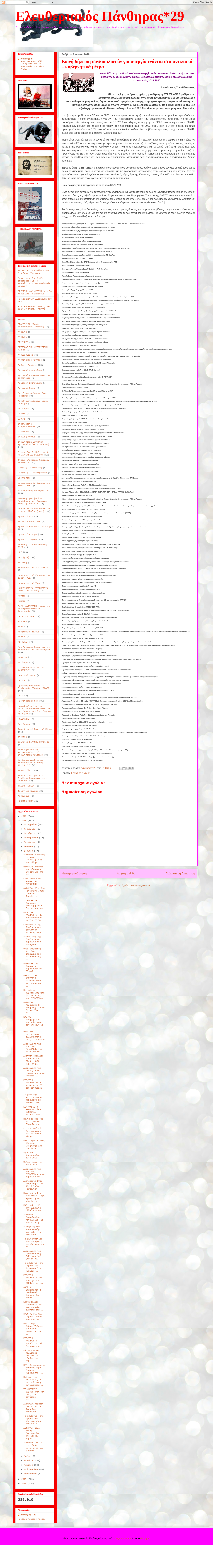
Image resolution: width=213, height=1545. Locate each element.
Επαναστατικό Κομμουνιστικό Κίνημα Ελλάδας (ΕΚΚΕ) (34, 510)
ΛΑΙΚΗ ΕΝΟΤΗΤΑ (26, 616)
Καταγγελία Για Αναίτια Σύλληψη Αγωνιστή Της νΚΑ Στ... (33, 1197)
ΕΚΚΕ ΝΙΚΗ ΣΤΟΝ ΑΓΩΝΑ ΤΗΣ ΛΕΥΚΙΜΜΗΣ (32, 881)
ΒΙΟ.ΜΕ (21, 419)
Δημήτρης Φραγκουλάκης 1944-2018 (32, 1155)
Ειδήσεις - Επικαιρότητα (32, 473)
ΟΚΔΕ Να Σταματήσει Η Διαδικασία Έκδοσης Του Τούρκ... (32, 1292)
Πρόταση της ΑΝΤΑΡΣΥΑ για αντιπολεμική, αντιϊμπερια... (33, 1381)
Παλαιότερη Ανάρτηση (180, 873)
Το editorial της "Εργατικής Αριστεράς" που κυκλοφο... (33, 1267)
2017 (24, 1479)
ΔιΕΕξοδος (23, 431)
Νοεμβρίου (30, 829)
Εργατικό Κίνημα (80, 773)
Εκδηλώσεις (24, 478)
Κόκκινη (22, 562)
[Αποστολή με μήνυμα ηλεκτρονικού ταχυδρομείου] (121, 768)
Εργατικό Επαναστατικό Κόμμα (35, 526)
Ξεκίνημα (23, 662)
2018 (24, 820)
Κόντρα (21, 596)
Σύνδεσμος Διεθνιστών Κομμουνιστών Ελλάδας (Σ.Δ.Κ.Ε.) (30, 763)
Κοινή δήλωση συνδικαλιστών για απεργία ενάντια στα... (33, 1306)
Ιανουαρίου (31, 1473)
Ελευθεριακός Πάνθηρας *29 (33, 490)
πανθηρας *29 (28, 1515)
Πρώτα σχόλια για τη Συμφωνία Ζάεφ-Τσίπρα (33, 1121)
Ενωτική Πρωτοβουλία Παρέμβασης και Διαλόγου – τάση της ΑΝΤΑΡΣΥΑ (33, 501)
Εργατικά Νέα (25, 516)
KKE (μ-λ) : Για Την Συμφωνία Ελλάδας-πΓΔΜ (32, 1208)
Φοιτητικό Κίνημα (28, 791)
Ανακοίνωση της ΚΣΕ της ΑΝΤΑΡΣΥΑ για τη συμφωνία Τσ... (33, 1173)
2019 (24, 816)
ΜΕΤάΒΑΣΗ (23, 642)
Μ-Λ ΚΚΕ (22, 621)
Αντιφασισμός (25, 355)
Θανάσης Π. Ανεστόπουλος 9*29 (31, 60)
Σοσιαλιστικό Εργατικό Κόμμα (35, 729)
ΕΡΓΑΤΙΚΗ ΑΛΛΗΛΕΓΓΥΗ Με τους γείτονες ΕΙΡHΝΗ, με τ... (33, 1279)
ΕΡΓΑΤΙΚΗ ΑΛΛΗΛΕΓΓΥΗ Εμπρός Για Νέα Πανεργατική (33, 1342)
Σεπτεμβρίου (31, 837)
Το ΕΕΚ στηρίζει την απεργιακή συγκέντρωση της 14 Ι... (33, 1243)
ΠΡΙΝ (20, 696)
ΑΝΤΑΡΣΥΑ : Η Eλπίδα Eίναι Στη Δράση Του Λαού (33, 271)
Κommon (21, 601)
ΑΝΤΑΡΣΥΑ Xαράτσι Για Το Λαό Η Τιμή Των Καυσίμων (33, 1408)
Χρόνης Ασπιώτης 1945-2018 (32, 1163)
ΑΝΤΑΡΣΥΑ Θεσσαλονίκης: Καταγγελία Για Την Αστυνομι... (33, 1219)
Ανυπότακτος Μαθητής (30, 360)
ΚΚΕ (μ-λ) (23, 557)
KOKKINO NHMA (25, 801)
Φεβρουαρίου (31, 1469)
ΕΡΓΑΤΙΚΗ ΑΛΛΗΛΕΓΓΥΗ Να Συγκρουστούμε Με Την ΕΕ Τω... (33, 916)
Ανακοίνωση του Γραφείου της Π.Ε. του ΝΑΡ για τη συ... (32, 1255)
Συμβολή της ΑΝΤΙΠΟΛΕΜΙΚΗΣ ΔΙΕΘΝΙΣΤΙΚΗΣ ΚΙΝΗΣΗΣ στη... (33, 1099)
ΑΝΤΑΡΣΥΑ (23, 342)
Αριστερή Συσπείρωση (30, 383)
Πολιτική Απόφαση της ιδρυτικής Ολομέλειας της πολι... (33, 871)
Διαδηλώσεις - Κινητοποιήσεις (26, 425)
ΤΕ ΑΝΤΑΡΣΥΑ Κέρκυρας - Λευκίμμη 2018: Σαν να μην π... (33, 904)
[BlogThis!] (124, 768)
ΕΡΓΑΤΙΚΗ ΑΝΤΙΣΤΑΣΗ (29, 521)
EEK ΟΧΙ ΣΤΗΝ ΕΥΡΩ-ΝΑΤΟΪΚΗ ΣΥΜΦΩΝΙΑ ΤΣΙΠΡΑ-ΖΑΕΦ (32, 1111)
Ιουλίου (29, 846)
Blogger (144, 1538)
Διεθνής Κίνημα (26, 437)
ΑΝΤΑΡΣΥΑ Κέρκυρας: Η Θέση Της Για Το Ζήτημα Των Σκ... (33, 1007)
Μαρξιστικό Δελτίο (28, 632)
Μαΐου (27, 1456)
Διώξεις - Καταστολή (30, 467)
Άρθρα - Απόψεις (27, 365)
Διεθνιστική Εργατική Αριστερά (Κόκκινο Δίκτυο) (33, 443)
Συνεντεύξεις (25, 770)
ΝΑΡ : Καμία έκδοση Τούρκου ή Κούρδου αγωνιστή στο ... (33, 1328)
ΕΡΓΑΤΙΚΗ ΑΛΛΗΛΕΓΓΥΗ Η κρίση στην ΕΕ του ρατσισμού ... (32, 1085)
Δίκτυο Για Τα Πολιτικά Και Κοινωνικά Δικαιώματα (34, 453)
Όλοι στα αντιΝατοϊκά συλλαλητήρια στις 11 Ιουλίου (33, 1036)
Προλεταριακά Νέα (28, 701)
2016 (24, 1483)
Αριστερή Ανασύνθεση (30, 370)
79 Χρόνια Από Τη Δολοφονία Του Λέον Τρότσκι (32, 66)
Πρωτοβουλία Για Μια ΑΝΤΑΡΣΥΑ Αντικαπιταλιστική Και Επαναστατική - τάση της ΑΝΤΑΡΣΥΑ (35, 710)
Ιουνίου (29, 851)
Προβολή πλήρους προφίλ (31, 1519)
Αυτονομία (23, 408)
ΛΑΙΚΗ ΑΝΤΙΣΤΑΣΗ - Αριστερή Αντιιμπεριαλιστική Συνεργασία (34, 609)
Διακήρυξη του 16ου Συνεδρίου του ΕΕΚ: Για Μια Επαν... (33, 1231)
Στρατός (22, 737)
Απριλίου (29, 1460)
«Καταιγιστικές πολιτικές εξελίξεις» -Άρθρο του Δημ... (32, 1355)
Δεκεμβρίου (31, 824)
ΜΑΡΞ (20, 626)
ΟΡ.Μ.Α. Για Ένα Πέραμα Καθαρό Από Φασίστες (32, 1317)
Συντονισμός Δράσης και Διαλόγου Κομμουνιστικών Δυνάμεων (32, 778)
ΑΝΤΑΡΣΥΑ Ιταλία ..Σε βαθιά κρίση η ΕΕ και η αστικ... (33, 1447)
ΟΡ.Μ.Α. (22, 680)
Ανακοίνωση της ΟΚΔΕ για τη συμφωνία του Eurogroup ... (32, 940)
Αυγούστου (30, 842)
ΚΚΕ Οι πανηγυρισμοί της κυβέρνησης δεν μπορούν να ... (33, 1022)
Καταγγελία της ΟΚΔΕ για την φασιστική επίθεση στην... (33, 928)
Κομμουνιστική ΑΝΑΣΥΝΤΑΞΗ (33, 567)
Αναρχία (22, 332)
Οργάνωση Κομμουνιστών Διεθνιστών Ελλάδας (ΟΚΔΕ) (33, 686)
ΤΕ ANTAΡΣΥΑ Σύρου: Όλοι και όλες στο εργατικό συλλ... (33, 1394)
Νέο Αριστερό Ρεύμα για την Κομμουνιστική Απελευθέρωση (34, 648)
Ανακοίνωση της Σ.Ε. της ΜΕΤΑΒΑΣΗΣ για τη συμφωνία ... (33, 1048)
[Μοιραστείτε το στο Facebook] (129, 768)
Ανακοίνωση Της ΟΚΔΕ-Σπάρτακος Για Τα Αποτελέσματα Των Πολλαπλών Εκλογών (34, 282)
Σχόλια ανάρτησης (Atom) (136, 885)
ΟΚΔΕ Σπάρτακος (26, 675)
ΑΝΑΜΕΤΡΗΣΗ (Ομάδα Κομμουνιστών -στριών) (31, 325)
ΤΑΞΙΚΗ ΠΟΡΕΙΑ (26, 786)
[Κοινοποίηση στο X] (126, 768)
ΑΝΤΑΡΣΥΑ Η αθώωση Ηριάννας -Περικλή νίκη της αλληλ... (34, 858)
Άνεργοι (22, 337)
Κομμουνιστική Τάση (29, 583)
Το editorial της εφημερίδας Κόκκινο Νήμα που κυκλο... (33, 1420)
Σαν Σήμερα (24, 724)
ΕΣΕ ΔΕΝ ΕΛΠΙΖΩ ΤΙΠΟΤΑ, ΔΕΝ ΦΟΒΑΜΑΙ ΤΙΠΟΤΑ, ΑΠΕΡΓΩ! (34, 307)
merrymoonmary (122, 1538)
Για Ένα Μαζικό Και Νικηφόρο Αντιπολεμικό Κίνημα (32, 1132)
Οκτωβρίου (30, 833)
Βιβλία (21, 414)
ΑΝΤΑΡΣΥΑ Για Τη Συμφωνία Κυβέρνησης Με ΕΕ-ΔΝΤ (32, 967)
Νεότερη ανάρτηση (74, 873)
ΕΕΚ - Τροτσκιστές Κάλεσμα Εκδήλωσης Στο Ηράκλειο (34, 1144)
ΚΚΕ (20, 552)
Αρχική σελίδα (126, 873)
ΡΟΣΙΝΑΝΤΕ (23, 719)
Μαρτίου (29, 1465)
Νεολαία (22, 657)
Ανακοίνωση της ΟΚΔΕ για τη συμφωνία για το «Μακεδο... (33, 1072)
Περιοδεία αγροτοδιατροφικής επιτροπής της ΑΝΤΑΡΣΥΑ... (33, 994)
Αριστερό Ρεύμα (26, 388)
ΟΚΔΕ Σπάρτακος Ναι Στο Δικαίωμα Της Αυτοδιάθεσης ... (32, 954)
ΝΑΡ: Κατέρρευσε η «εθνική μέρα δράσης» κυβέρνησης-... (34, 1369)
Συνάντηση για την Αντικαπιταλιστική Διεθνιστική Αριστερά (30, 752)
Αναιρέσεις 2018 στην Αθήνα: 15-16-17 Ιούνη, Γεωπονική (33, 1185)
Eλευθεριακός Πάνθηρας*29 (99, 16)
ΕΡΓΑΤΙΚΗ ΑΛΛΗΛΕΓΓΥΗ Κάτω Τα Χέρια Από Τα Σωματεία (35, 292)
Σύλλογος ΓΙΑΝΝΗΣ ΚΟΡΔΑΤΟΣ (33, 742)
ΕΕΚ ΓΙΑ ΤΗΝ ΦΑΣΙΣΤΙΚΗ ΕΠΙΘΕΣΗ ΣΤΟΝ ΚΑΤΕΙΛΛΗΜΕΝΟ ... (32, 980)
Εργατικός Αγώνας (28, 539)
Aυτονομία (23, 796)
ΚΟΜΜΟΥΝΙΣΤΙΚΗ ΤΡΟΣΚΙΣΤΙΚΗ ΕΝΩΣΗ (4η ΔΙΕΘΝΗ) (33, 589)
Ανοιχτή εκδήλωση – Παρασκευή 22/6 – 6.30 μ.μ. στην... (33, 1060)
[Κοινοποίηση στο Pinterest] (132, 768)
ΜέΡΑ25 (21, 637)
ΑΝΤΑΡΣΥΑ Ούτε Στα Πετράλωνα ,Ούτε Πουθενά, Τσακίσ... (34, 892)
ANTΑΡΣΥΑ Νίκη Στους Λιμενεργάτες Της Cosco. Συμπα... (32, 1433)
